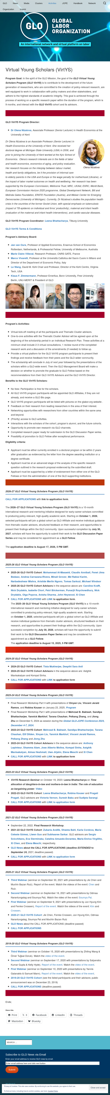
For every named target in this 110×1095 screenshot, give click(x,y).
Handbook (78, 3)
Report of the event (52, 964)
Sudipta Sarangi (88, 797)
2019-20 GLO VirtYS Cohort (26, 977)
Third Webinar (19, 880)
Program (71, 707)
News (15, 3)
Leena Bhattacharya (56, 220)
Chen (91, 884)
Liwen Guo (36, 834)
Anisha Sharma (47, 594)
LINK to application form (61, 802)
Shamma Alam (31, 747)
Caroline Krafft (91, 585)
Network (92, 3)
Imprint (23, 9)
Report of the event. (46, 906)
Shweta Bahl (68, 830)
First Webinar (18, 902)
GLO (5, 3)
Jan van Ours (18, 245)
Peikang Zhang (19, 738)
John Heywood (66, 594)
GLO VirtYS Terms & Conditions (24, 228)
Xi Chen (80, 594)
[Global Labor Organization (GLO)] (55, 27)
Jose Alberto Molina (52, 747)
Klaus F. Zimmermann (23, 275)
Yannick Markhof (58, 734)
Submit (12, 1069)
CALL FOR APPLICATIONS (21, 499)
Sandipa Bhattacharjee (80, 730)
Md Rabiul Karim (77, 577)
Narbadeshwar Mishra (23, 581)
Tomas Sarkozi (72, 581)
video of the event (54, 955)
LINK (50, 599)
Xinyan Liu (42, 734)
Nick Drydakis (19, 590)
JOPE (65, 3)
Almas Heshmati (37, 752)
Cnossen (15, 910)
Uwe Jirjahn (54, 752)
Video (39, 788)
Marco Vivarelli (19, 258)
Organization (8, 9)
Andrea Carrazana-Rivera (35, 577)
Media (26, 3)
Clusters (39, 3)
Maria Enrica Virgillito (89, 838)
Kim (92, 906)
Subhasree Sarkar (57, 834)
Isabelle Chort (36, 590)
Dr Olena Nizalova (21, 130)
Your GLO (10, 1084)
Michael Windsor (91, 581)
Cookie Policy (53, 1091)
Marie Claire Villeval (22, 253)
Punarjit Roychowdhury (79, 590)
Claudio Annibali (80, 572)
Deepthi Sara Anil (73, 666)
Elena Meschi (70, 752)
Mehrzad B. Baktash (54, 730)
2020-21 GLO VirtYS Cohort (26, 915)
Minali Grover (59, 577)
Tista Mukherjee (52, 666)
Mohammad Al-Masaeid (56, 572)
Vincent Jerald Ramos (82, 734)
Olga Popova (29, 594)
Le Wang (16, 267)
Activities (52, 3)
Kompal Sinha (73, 747)
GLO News (17, 847)
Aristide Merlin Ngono (49, 581)
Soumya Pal (85, 897)
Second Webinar (20, 893)
